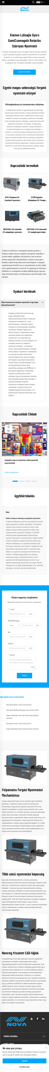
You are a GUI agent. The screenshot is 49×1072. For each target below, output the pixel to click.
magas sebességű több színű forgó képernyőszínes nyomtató (22, 717)
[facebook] (37, 1018)
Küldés (24, 676)
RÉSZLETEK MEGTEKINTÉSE (12, 184)
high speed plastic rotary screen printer (18, 705)
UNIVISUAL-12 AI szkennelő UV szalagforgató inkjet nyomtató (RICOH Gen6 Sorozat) (37, 231)
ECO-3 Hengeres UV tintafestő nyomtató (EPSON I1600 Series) (12, 199)
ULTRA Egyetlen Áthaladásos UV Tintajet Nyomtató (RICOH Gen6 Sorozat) (37, 199)
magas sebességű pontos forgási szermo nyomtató (22, 729)
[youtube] (31, 1018)
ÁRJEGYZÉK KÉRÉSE (24, 72)
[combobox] (14, 625)
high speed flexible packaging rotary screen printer (22, 710)
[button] (15, 481)
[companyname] (24, 9)
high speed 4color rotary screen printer (18, 723)
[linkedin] (43, 1018)
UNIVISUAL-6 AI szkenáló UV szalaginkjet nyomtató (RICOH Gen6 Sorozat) (12, 231)
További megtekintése (12, 472)
